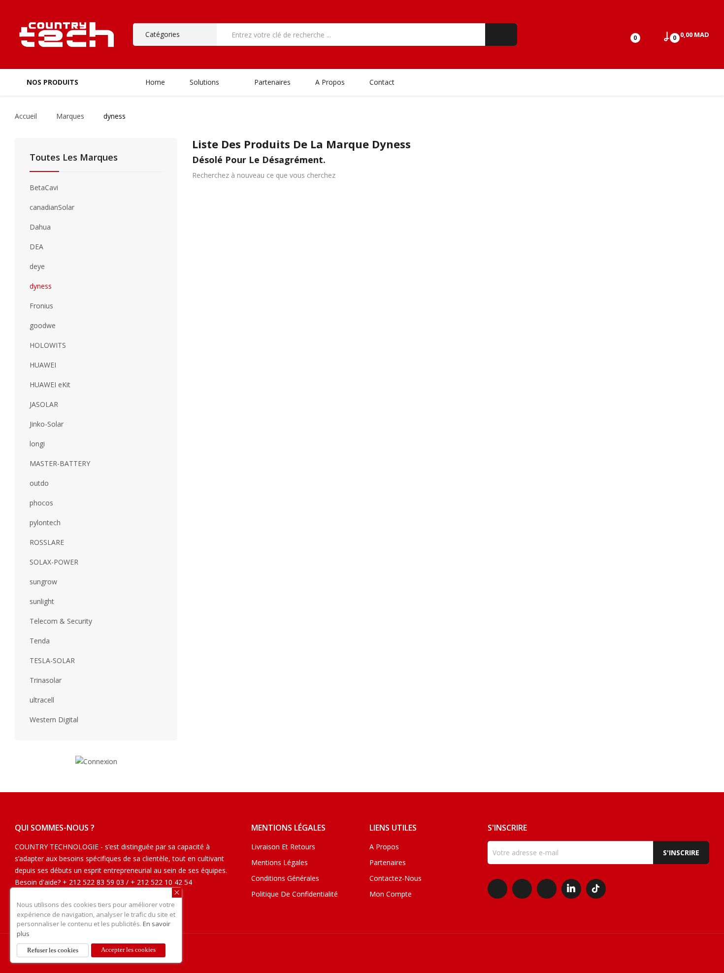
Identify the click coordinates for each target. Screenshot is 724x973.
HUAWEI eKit (50, 384)
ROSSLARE (47, 542)
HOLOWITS (48, 345)
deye (37, 266)
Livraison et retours (283, 846)
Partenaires (387, 862)
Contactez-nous (395, 878)
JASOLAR (44, 404)
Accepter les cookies (128, 949)
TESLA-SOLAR (52, 660)
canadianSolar (52, 207)
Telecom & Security (61, 621)
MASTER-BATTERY (60, 463)
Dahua (40, 227)
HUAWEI (43, 364)
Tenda (40, 640)
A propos (384, 846)
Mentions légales (279, 862)
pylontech (45, 522)
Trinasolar (46, 680)
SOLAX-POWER (54, 562)
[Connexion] (96, 761)
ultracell (42, 700)
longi (37, 443)
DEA (36, 246)
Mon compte (390, 894)
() (626, 34)
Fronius (41, 305)
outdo (39, 483)
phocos (41, 502)
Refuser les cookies (52, 950)
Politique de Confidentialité (294, 894)
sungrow (43, 581)
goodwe (43, 325)
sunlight (42, 601)
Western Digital (54, 719)
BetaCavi (44, 187)
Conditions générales (285, 878)
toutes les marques (74, 158)
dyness (41, 286)
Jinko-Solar (47, 424)
